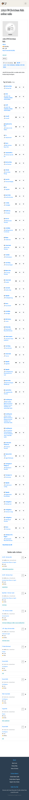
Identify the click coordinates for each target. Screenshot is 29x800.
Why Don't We (8, 270)
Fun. (6, 187)
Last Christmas (8, 164)
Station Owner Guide (14, 776)
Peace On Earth (8, 305)
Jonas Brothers (8, 390)
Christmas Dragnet (9, 264)
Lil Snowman (7, 213)
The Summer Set (8, 475)
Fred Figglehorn (8, 501)
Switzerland (4, 633)
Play (5, 58)
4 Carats (7, 321)
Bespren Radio (5, 661)
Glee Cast (7, 218)
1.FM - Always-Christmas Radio (8, 628)
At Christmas (8, 529)
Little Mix (7, 170)
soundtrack (6, 721)
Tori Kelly (7, 203)
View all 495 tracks (7, 545)
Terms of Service (14, 768)
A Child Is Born (8, 239)
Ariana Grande (8, 245)
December (7, 282)
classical (4, 55)
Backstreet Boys (8, 86)
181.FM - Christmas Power (7, 575)
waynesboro (10, 569)
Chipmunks (7, 295)
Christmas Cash (8, 504)
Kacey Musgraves (8, 399)
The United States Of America (7, 562)
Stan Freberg (7, 262)
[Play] (25, 557)
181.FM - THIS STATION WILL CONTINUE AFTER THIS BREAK (14, 66)
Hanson (6, 143)
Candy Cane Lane (8, 137)
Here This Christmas (9, 197)
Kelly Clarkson (8, 319)
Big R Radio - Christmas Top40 (8, 592)
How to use (14, 763)
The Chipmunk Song (9, 297)
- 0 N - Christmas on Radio (7, 610)
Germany (3, 616)
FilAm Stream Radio (6, 694)
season (16, 623)
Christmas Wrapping (9, 181)
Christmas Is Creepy (9, 511)
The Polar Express (8, 257)
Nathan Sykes (8, 327)
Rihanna (6, 237)
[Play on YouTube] (15, 63)
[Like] (19, 87)
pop (3, 673)
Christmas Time (8, 88)
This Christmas (8, 477)
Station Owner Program (14, 779)
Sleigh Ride (7, 189)
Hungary (3, 714)
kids (7, 569)
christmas (4, 605)
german (7, 616)
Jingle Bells (7, 363)
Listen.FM (7, 116)
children (4, 569)
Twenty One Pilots (8, 152)
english (14, 562)
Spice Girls (7, 179)
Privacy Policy (14, 766)
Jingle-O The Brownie (9, 458)
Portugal (3, 651)
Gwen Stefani (7, 195)
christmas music (5, 640)
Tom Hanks (7, 254)
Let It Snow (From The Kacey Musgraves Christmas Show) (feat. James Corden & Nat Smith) (8, 434)
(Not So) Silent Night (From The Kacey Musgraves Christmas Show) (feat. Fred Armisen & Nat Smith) (8, 405)
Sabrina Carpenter (8, 336)
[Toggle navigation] (25, 3)
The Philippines (5, 666)
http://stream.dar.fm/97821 (9, 50)
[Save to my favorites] (23, 557)
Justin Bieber (7, 228)
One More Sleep (8, 290)
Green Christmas (8, 348)
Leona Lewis (7, 287)
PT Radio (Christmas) (6, 646)
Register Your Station (14, 782)
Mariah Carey (7, 210)
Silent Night (7, 313)
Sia (5, 135)
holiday (8, 623)
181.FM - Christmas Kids (7, 557)
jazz (11, 623)
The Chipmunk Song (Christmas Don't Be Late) (8, 373)
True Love (7, 356)
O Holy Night (7, 205)
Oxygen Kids (4, 708)
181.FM (18, 63)
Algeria (4, 44)
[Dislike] (23, 87)
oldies (13, 623)
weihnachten (21, 623)
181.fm (6, 94)
